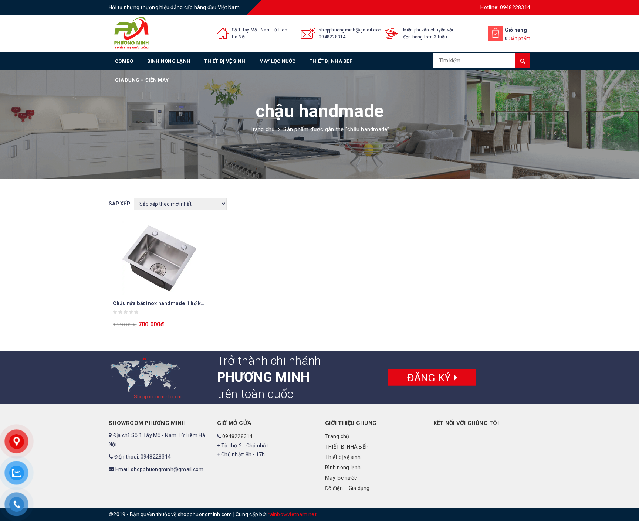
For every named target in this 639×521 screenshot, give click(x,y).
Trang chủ (262, 129)
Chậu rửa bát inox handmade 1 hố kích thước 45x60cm (180, 303)
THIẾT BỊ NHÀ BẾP (331, 61)
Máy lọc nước (277, 61)
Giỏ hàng (516, 30)
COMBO (124, 61)
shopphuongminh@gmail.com (351, 30)
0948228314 (332, 37)
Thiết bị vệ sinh (224, 61)
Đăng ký (430, 377)
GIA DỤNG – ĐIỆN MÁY (142, 80)
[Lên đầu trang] (626, 498)
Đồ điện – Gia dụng (347, 488)
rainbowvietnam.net (292, 514)
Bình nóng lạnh (169, 61)
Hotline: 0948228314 (505, 7)
